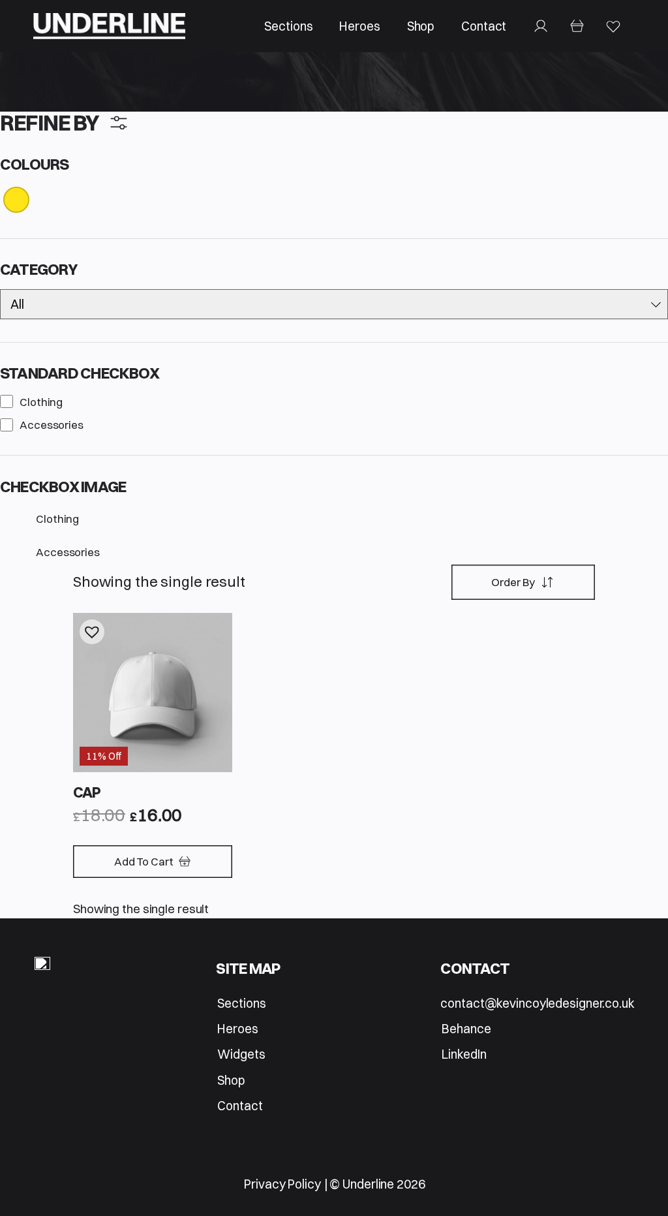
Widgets (241, 1054)
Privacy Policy (282, 1184)
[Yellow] (16, 199)
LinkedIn (464, 1054)
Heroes (359, 26)
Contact (483, 26)
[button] (92, 632)
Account (541, 26)
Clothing (41, 402)
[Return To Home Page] (42, 965)
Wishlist (613, 26)
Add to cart (144, 861)
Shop (421, 26)
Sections (288, 26)
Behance (466, 1029)
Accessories (52, 424)
